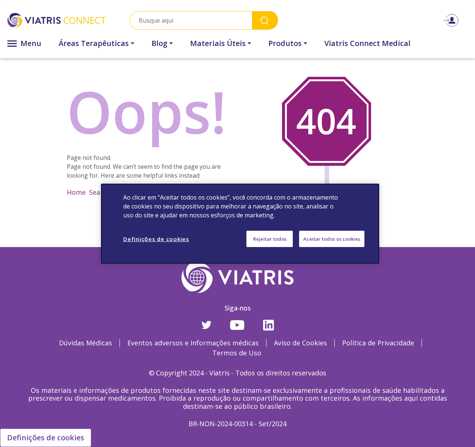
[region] (240, 223)
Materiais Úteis (218, 43)
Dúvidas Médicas (85, 342)
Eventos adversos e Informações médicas (193, 342)
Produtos (285, 43)
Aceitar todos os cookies (331, 238)
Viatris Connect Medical (367, 43)
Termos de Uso (236, 352)
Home (76, 192)
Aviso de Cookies (300, 342)
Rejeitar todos (269, 238)
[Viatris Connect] (56, 20)
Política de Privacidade (378, 342)
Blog (159, 43)
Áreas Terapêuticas (94, 43)
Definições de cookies (45, 438)
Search (265, 20)
